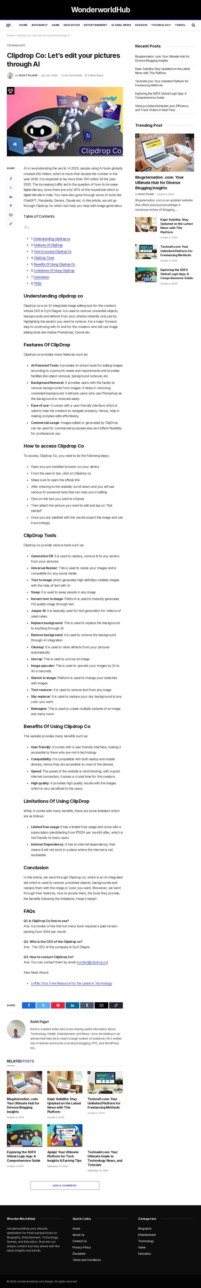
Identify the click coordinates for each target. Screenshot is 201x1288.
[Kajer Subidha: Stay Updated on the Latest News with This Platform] (65, 1082)
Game (55, 25)
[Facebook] (11, 178)
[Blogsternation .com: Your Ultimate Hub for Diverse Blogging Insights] (24, 1082)
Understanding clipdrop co (51, 239)
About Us (78, 1234)
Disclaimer (79, 1253)
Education (72, 25)
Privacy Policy (82, 1247)
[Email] (11, 214)
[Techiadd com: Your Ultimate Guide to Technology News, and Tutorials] (105, 1135)
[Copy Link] (11, 224)
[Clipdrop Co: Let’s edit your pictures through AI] (65, 121)
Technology (161, 25)
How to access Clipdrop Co (52, 251)
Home (23, 25)
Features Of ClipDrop (48, 245)
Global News (121, 25)
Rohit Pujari (28, 75)
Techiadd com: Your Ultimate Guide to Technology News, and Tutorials (105, 1158)
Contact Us (80, 1241)
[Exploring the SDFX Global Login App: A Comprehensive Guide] (24, 1135)
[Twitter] (11, 187)
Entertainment (95, 25)
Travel (180, 25)
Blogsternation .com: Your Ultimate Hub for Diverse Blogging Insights (23, 1105)
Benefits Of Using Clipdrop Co (54, 264)
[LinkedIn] (11, 196)
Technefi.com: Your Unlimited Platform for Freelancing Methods (104, 1103)
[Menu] (8, 25)
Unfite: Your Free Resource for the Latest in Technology (71, 983)
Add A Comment (65, 1185)
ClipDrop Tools (44, 258)
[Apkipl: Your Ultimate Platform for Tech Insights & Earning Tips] (65, 1135)
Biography (40, 25)
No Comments (73, 75)
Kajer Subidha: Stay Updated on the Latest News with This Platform (64, 1105)
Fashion (141, 25)
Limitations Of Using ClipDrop (54, 270)
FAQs (37, 283)
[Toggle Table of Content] (26, 228)
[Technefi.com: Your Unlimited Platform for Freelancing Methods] (105, 1082)
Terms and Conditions (87, 1260)
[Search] (193, 25)
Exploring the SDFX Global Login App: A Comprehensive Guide (23, 1156)
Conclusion (41, 277)
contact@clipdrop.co (92, 962)
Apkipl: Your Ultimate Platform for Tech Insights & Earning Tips (64, 1156)
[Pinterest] (11, 205)
